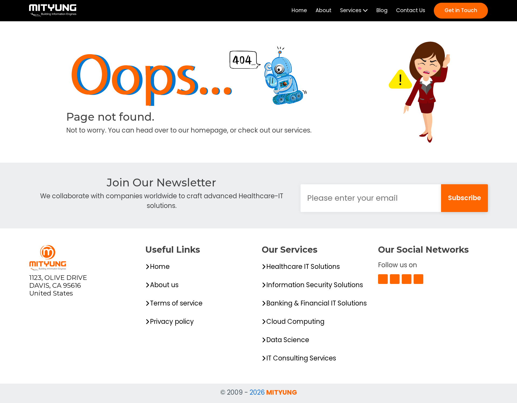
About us (164, 284)
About (323, 10)
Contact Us (410, 10)
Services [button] (351, 10)
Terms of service (176, 303)
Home (299, 10)
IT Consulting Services (301, 358)
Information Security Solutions (314, 284)
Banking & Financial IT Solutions (316, 303)
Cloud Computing (295, 321)
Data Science (287, 339)
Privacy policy (172, 321)
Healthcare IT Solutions (303, 266)
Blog (381, 10)
